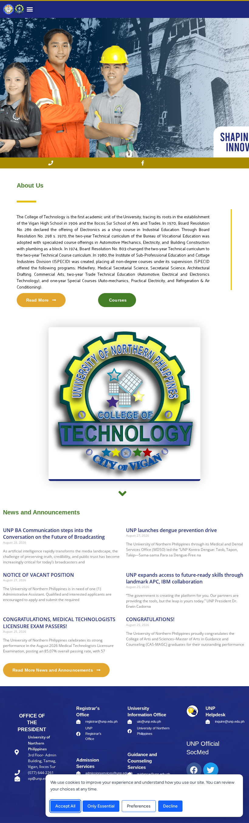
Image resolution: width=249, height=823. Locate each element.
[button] (30, 9)
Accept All (65, 806)
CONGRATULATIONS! (150, 619)
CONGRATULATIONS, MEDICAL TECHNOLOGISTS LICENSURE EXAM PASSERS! (59, 622)
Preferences (139, 806)
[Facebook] (194, 770)
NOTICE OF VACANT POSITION (38, 575)
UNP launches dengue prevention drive (171, 530)
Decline (170, 806)
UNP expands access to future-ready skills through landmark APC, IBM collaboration (184, 578)
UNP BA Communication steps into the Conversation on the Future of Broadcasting (54, 533)
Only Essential (100, 806)
